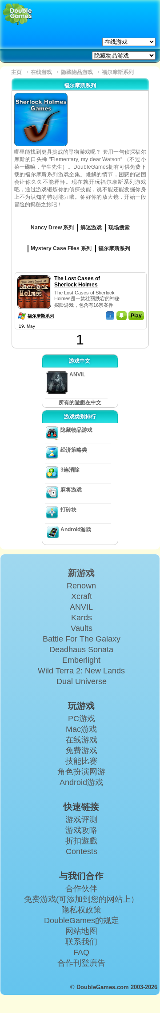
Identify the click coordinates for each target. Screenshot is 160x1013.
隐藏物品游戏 (77, 72)
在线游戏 (41, 72)
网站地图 (81, 931)
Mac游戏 (81, 729)
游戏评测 (81, 819)
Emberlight (81, 660)
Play (136, 316)
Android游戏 (75, 529)
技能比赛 (81, 761)
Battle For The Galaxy (81, 638)
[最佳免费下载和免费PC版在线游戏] (17, 14)
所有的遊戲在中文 (80, 402)
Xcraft (81, 596)
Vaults (81, 628)
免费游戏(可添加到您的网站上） (81, 899)
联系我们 (81, 941)
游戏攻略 (81, 830)
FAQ (81, 952)
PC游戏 (81, 718)
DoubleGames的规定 (81, 920)
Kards (81, 617)
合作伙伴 (81, 888)
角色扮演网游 (81, 771)
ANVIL (81, 607)
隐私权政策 (81, 909)
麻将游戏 (71, 490)
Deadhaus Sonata (81, 649)
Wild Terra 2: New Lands (81, 670)
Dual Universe (81, 681)
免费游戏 (81, 750)
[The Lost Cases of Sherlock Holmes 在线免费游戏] (34, 274)
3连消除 (70, 470)
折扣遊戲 (81, 840)
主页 (16, 72)
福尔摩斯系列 (41, 315)
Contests (81, 851)
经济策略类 (73, 450)
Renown (81, 585)
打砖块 (68, 509)
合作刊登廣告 (81, 963)
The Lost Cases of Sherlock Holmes (77, 281)
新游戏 (81, 573)
